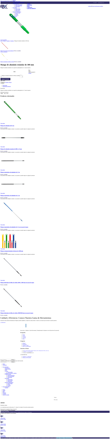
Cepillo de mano (16, 3)
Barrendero (15, 7)
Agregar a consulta (5, 79)
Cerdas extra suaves (18, 4)
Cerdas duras (17, 6)
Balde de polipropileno (17, 11)
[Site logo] (4, 8)
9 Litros (16, 13)
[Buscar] (104, 6)
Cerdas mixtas (17, 8)
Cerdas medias (17, 1)
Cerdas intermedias (18, 5)
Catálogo (89, 6)
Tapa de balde (17, 12)
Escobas (14, 0)
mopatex (14, 17)
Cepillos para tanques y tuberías (18, 2)
